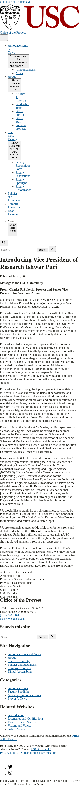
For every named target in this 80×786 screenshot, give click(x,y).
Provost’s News (17, 698)
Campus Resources (14, 205)
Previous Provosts (21, 126)
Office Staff (19, 119)
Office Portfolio (21, 112)
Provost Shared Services (22, 722)
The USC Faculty (12, 135)
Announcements (26, 69)
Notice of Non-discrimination (38, 752)
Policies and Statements (22, 664)
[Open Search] (4, 243)
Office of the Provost (13, 32)
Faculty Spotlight (21, 181)
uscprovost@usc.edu (12, 618)
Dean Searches (13, 212)
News (19, 73)
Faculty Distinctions (23, 174)
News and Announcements (24, 695)
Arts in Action (16, 729)
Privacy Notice (9, 752)
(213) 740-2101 (9, 615)
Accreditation (16, 715)
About (12, 76)
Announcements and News (24, 654)
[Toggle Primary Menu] (4, 37)
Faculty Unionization (23, 188)
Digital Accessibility (20, 671)
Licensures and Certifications (25, 718)
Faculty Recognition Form (23, 165)
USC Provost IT (41, 749)
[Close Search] (52, 249)
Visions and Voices (19, 725)
